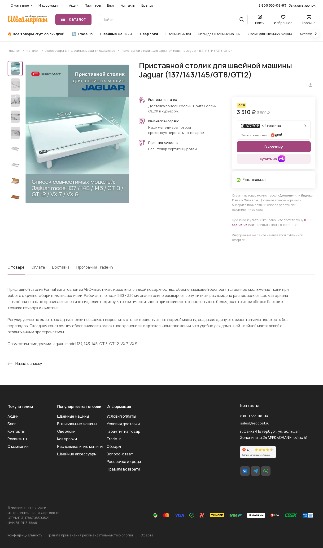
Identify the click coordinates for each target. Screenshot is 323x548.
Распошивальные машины (80, 446)
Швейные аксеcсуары (76, 454)
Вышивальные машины (77, 423)
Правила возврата (123, 469)
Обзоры (114, 446)
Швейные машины (73, 416)
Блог (12, 423)
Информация (119, 406)
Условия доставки (123, 423)
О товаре (16, 267)
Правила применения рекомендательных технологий (90, 535)
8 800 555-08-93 (272, 5)
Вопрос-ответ (120, 454)
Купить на (268, 158)
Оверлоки (66, 431)
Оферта (146, 535)
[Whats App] (266, 471)
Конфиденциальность (25, 535)
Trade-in (114, 438)
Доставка (61, 267)
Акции (13, 416)
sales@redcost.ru (254, 423)
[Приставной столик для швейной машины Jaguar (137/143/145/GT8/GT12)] (77, 134)
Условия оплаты (121, 416)
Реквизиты (17, 438)
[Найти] (242, 19)
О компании (18, 446)
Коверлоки (67, 438)
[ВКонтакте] (245, 471)
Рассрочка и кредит (125, 461)
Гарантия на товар (123, 431)
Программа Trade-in (94, 267)
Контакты (16, 431)
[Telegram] (255, 471)
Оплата (38, 267)
